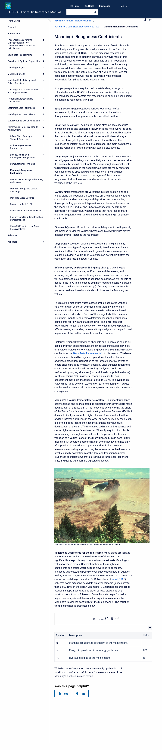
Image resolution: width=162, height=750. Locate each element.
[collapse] (43, 127)
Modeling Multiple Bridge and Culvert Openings (22, 81)
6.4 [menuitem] (122, 6)
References (13, 235)
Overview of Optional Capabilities (24, 61)
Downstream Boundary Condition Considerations (26, 218)
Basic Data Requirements (20, 55)
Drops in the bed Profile (21, 204)
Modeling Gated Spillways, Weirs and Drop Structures (23, 91)
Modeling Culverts (16, 74)
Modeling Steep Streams (22, 198)
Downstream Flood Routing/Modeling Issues (22, 156)
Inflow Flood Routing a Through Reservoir (21, 137)
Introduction (14, 33)
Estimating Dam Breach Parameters (21, 147)
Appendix (12, 242)
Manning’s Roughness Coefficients (21, 171)
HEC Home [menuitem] (74, 6)
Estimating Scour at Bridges (21, 108)
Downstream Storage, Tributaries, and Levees (26, 181)
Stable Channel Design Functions (24, 120)
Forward (12, 27)
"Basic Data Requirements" (87, 353)
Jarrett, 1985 (118, 579)
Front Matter (14, 21)
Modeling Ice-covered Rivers (21, 114)
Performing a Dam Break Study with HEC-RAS (23, 128)
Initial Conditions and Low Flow (25, 210)
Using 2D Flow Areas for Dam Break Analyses (24, 227)
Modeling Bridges (16, 67)
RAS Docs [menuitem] (89, 6)
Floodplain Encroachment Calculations (20, 100)
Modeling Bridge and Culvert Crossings (24, 190)
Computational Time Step (22, 164)
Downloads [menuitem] (104, 6)
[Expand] (43, 40)
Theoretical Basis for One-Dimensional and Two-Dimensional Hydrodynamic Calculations (21, 44)
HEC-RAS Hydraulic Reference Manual (34, 12)
